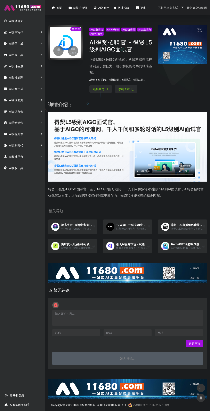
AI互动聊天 (128, 29)
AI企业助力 (96, 29)
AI (98, 189)
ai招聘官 (114, 79)
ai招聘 (102, 79)
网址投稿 (121, 7)
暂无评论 (61, 290)
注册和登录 (14, 395)
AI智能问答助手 (17, 404)
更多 (141, 7)
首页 (57, 7)
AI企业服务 (96, 33)
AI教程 (100, 7)
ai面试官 (138, 79)
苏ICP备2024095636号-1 (111, 404)
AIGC (69, 189)
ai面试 (126, 79)
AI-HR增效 (113, 29)
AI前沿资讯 (77, 7)
